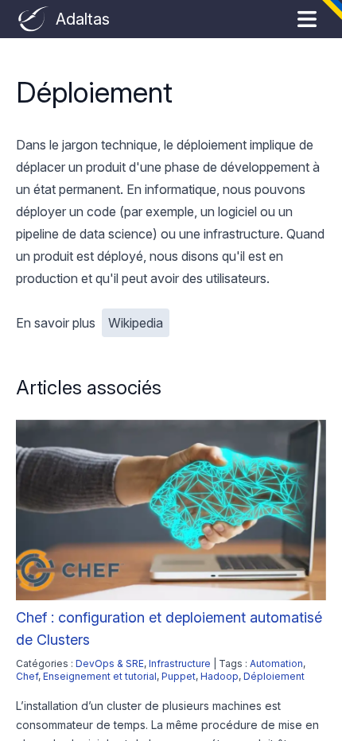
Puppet (178, 676)
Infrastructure (180, 663)
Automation (276, 663)
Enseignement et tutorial (100, 676)
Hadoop (219, 676)
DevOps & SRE (110, 663)
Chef (27, 676)
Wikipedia (135, 323)
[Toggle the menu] (307, 19)
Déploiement (274, 676)
